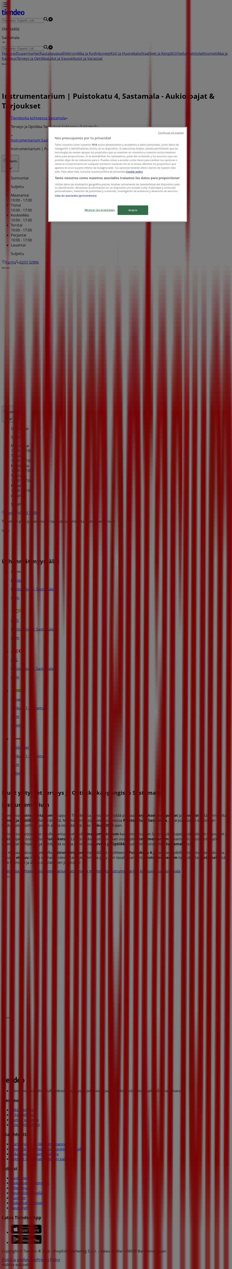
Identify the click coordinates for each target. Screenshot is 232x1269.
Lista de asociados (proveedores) (76, 195)
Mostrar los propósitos (100, 210)
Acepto (132, 210)
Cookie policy (134, 171)
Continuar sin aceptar (171, 132)
